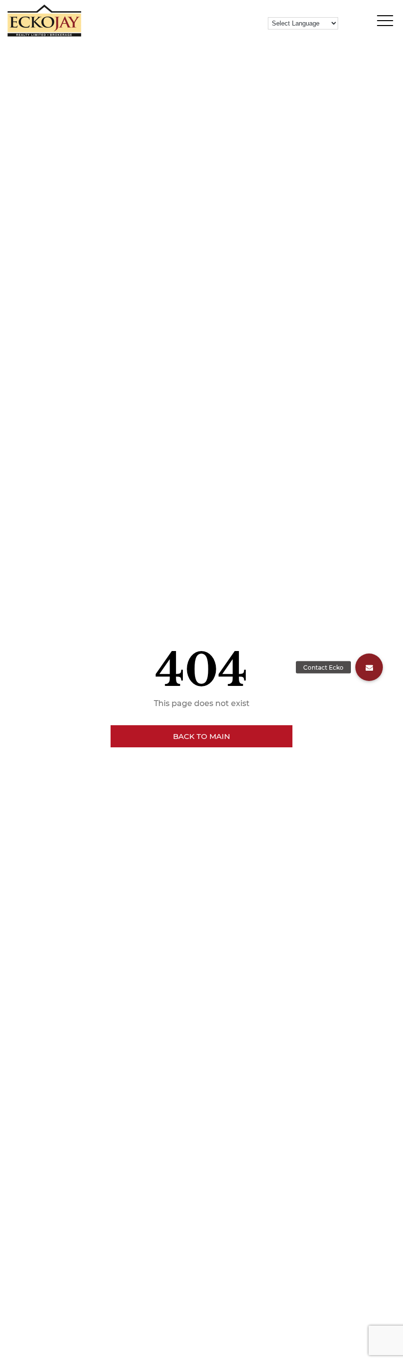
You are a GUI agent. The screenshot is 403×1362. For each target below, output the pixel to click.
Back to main (201, 736)
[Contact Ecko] (369, 667)
